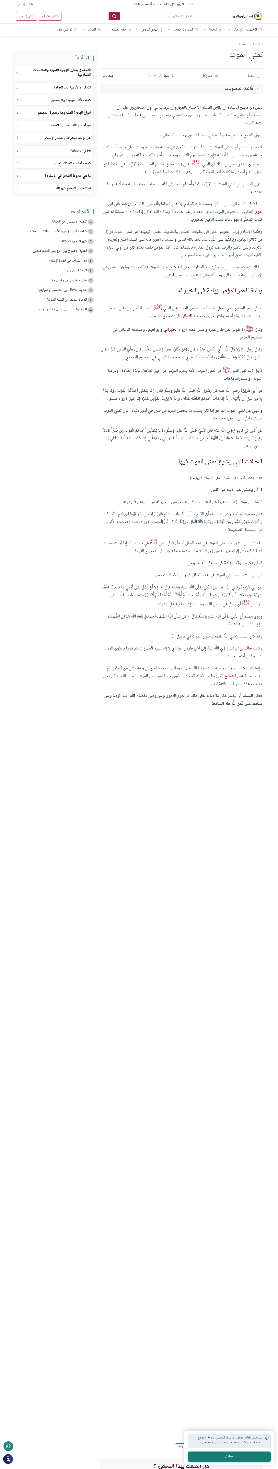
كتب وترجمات (183, 30)
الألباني (186, 316)
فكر (235, 30)
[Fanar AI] (8, 1459)
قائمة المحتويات (239, 88)
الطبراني (170, 329)
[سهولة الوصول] (24, 4)
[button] (160, 76)
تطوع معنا (27, 16)
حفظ (251, 76)
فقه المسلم (119, 30)
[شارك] (8, 1446)
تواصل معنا (64, 30)
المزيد (92, 30)
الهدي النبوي (150, 30)
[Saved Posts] (18, 4)
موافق (229, 1456)
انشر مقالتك (50, 16)
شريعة (213, 30)
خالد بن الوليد (240, 648)
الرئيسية (251, 30)
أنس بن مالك (226, 164)
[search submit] (114, 16)
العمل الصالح (235, 676)
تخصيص (207, 1442)
